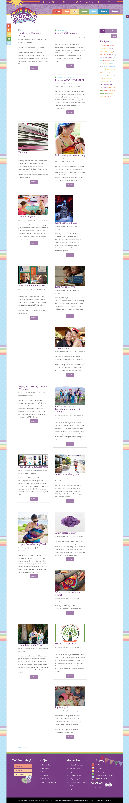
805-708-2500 (102, 779)
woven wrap (111, 90)
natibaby (113, 66)
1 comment (45, 156)
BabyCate (111, 48)
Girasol (101, 66)
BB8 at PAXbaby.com (66, 33)
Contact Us (101, 768)
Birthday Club (92, 2)
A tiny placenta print (65, 533)
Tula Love (104, 87)
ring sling (106, 78)
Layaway (47, 2)
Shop (67, 12)
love (110, 66)
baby (104, 45)
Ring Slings (69, 162)
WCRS (112, 87)
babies (101, 45)
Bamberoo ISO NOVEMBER (70, 80)
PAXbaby (45, 39)
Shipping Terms (75, 768)
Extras (38, 39)
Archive (115, 12)
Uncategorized (22, 42)
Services (104, 12)
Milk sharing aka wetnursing (70, 155)
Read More (34, 68)
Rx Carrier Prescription (77, 782)
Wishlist (81, 2)
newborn (102, 70)
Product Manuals (75, 775)
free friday (107, 63)
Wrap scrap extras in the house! (67, 594)
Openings (101, 772)
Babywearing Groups (77, 779)
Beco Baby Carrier (105, 55)
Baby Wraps (76, 37)
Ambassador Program (105, 775)
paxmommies (103, 76)
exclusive (113, 60)
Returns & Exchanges (77, 765)
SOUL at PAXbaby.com (67, 474)
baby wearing (104, 48)
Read (93, 12)
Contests (45, 775)
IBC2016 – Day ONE (65, 643)
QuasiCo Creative (82, 800)
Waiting (22, 152)
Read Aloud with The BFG (32, 285)
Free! (41, 39)
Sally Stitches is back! (66, 223)
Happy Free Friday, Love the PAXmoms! (32, 388)
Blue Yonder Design (104, 800)
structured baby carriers (106, 84)
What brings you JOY (29, 216)
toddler (115, 84)
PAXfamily (102, 73)
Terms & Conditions (61, 800)
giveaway (106, 66)
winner (101, 90)
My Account (104, 2)
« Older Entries (21, 747)
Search (102, 30)
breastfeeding (106, 60)
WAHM (109, 87)
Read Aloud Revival (65, 287)
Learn (84, 12)
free (103, 63)
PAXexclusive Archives (49, 782)
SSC (111, 81)
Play (75, 12)
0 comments (30, 42)
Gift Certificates (70, 2)
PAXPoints (57, 2)
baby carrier (110, 45)
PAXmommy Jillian (24, 156)
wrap (108, 93)
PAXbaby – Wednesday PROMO (30, 35)
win (115, 87)
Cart (71, 789)
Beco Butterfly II (108, 57)
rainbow (102, 78)
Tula (101, 87)
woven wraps (103, 93)
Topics (113, 30)
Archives (108, 30)
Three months (62, 348)
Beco (114, 52)
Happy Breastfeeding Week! (32, 544)
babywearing (106, 51)
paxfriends (107, 73)
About (57, 12)
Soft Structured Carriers (24, 473)
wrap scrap (108, 96)
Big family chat (62, 707)
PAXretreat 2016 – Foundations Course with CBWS (68, 409)
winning (106, 90)
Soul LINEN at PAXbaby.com (33, 466)
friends (111, 63)
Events (44, 772)
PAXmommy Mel (24, 39)
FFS (100, 63)
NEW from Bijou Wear (30, 645)
